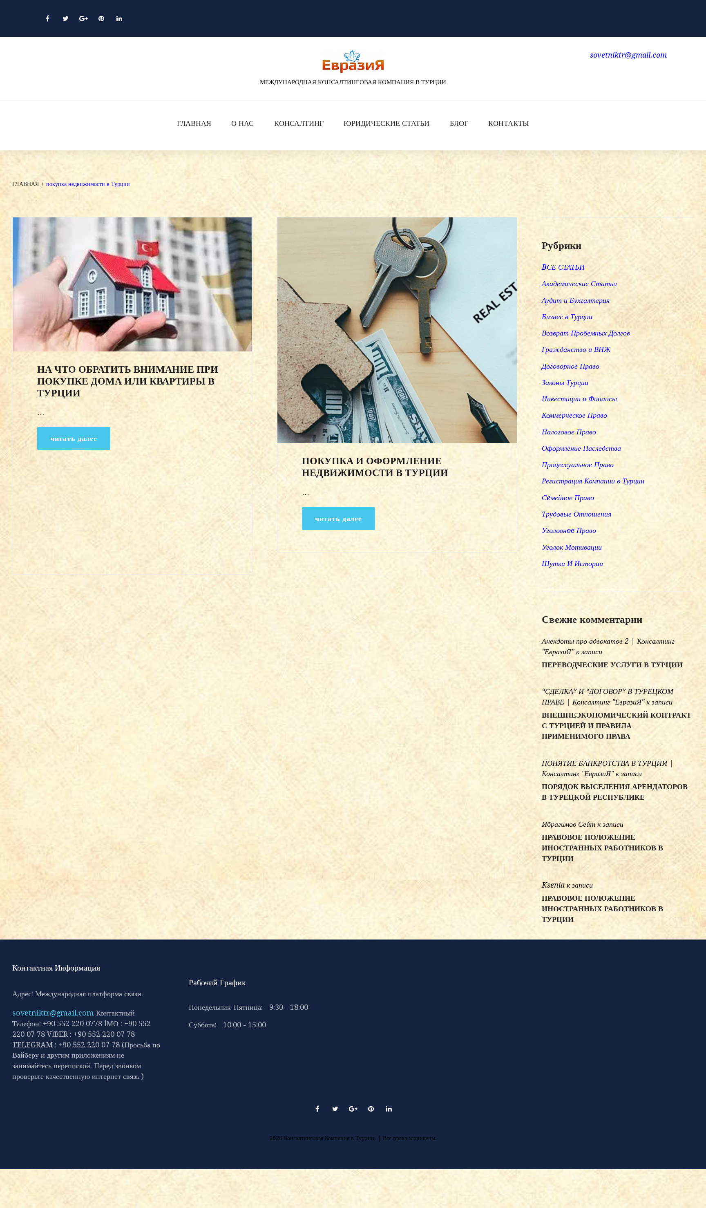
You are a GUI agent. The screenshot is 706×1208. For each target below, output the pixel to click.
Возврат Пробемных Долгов (586, 333)
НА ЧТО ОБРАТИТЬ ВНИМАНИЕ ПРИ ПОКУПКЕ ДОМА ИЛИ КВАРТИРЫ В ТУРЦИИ (127, 381)
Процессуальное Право (578, 464)
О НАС (242, 123)
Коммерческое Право (574, 415)
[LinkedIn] (119, 18)
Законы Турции (565, 382)
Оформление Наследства (581, 448)
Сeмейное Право (568, 497)
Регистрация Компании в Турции (593, 480)
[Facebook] (47, 18)
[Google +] (83, 18)
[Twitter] (65, 18)
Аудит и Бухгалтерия (576, 300)
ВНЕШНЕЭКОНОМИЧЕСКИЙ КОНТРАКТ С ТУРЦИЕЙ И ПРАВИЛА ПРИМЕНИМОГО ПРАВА (616, 725)
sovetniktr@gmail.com (53, 1013)
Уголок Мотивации (572, 547)
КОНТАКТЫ (508, 123)
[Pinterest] (101, 18)
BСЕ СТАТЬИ (563, 267)
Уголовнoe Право (569, 530)
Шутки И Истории (572, 563)
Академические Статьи (579, 283)
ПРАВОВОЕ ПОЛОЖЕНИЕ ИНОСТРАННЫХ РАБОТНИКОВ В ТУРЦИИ (602, 848)
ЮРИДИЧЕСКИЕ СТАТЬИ (386, 123)
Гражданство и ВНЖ (576, 349)
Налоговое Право (569, 431)
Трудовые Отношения (576, 514)
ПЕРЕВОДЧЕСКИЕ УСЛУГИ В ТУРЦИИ (612, 665)
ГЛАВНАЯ (194, 123)
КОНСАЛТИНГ (299, 123)
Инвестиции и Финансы (579, 398)
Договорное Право (570, 366)
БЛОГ (459, 123)
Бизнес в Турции (567, 316)
